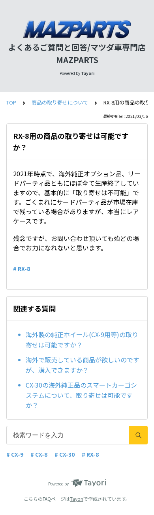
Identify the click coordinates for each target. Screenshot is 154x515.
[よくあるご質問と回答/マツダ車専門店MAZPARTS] (77, 29)
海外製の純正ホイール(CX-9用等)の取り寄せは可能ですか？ (82, 339)
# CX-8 (38, 454)
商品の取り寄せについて (60, 102)
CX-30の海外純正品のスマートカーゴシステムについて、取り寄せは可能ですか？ (81, 395)
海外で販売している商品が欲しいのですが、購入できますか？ (82, 365)
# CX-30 (64, 454)
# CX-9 (14, 454)
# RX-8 (21, 268)
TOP (11, 102)
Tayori (76, 498)
